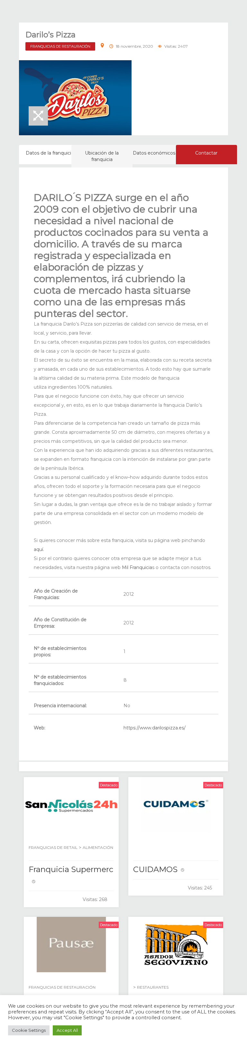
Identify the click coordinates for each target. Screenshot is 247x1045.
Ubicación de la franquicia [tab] (102, 156)
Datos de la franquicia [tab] (50, 153)
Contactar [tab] (206, 153)
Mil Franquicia (136, 567)
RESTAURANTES (153, 987)
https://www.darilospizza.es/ (155, 728)
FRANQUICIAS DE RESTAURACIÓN (60, 46)
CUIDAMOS (155, 869)
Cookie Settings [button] (29, 1030)
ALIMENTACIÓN (98, 847)
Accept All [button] (67, 1030)
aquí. (39, 549)
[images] (75, 97)
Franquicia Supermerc (71, 869)
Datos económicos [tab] (154, 153)
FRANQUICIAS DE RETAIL (53, 847)
